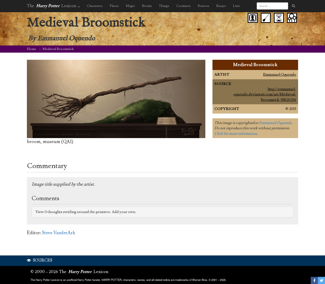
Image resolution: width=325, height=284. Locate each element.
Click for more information (235, 133)
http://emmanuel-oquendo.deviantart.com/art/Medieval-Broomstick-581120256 (264, 94)
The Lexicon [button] (52, 6)
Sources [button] (203, 6)
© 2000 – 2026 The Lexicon (69, 271)
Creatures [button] (183, 6)
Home (31, 49)
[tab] (162, 212)
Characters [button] (95, 6)
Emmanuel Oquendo (279, 74)
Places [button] (114, 6)
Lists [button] (236, 6)
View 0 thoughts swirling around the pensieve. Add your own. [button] (85, 211)
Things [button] (164, 6)
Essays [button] (221, 6)
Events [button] (147, 6)
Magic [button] (130, 6)
